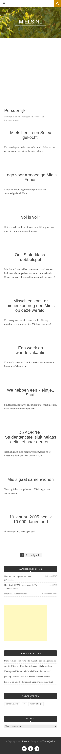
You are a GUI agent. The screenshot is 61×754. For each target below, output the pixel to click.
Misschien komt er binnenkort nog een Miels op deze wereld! (31, 305)
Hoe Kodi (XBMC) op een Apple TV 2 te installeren (20, 587)
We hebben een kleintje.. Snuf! (30, 392)
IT (25, 704)
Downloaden (12, 704)
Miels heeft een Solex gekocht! (30, 135)
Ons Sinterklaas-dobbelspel (30, 257)
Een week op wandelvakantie (30, 350)
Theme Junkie (48, 741)
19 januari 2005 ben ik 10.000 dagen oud (30, 519)
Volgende (35, 555)
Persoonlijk (36, 704)
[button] (2, 4)
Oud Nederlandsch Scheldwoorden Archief (31, 671)
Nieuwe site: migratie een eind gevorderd (17, 578)
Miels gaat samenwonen (30, 479)
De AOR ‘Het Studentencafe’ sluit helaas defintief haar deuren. (30, 437)
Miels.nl (25, 741)
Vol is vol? (30, 217)
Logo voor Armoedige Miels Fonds (31, 177)
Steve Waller (10, 660)
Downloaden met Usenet (15, 593)
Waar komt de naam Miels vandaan (36, 666)
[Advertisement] (30, 76)
